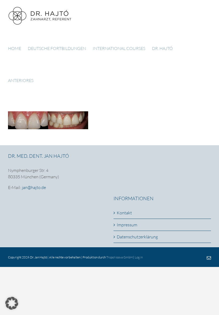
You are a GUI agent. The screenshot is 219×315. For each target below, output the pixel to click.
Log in (139, 257)
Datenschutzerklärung (137, 236)
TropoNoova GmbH (119, 257)
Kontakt (124, 212)
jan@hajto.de (34, 187)
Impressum (127, 224)
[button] (12, 303)
